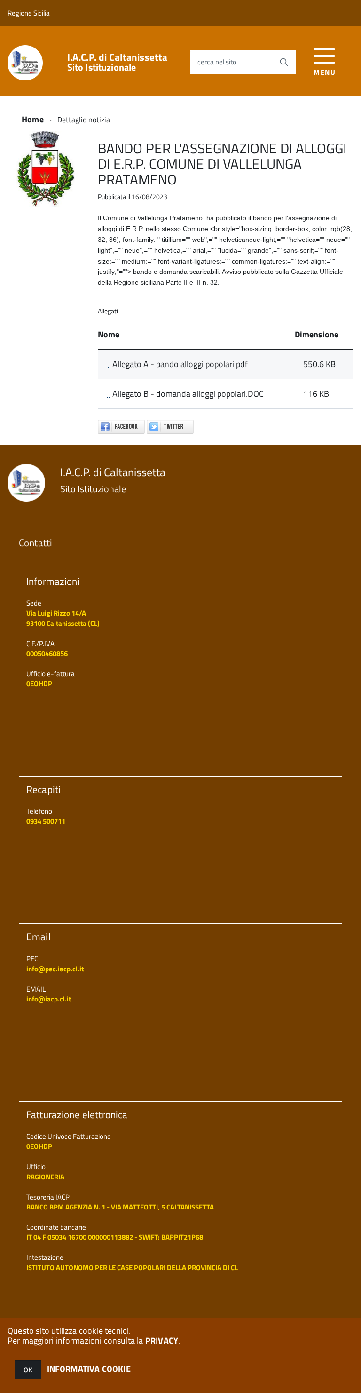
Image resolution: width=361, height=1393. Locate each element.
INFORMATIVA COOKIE (89, 1368)
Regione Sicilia (29, 13)
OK (28, 1369)
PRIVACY (161, 1340)
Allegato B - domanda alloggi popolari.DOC (187, 393)
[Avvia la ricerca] (284, 62)
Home (33, 119)
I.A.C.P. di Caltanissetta (117, 62)
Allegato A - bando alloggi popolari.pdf (179, 364)
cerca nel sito (216, 62)
